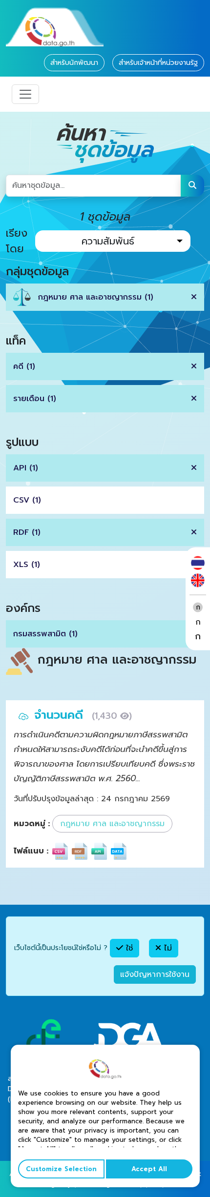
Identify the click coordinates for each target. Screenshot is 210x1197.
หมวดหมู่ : (32, 824)
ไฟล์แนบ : (31, 851)
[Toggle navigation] (25, 94)
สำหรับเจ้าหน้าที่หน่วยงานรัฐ (158, 63)
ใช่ (128, 948)
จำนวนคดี (60, 715)
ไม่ (166, 948)
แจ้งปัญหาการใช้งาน (154, 974)
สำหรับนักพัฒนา (74, 63)
